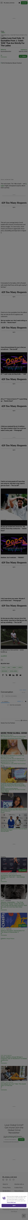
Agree (14, 1205)
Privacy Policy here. (11, 1202)
